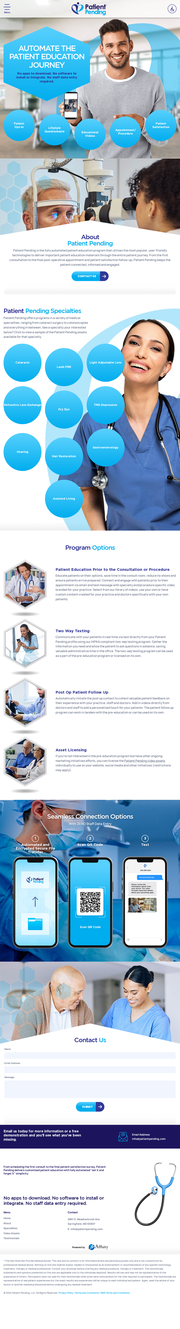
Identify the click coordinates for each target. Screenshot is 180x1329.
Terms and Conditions (87, 1292)
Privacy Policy (66, 1292)
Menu (7, 12)
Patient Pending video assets (144, 761)
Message (9, 1077)
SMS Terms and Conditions (115, 1292)
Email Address (12, 1063)
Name (7, 1049)
